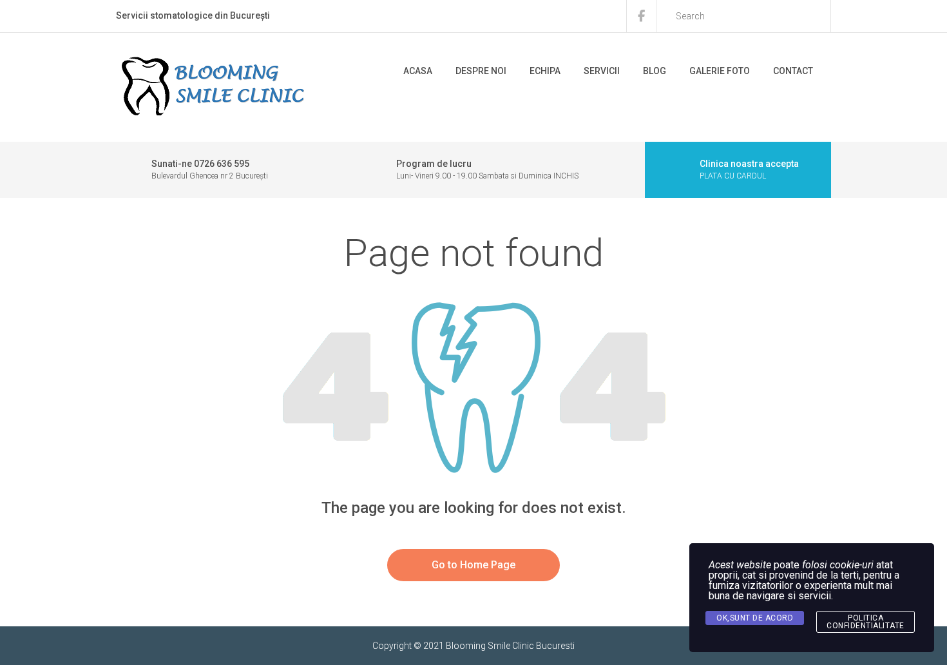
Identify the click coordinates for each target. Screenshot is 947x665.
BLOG (654, 71)
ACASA (417, 71)
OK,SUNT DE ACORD (754, 617)
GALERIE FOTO (719, 71)
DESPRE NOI (480, 71)
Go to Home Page (473, 565)
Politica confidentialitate (865, 621)
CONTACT (793, 71)
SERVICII (602, 71)
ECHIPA (545, 71)
